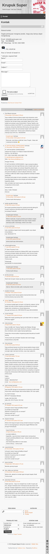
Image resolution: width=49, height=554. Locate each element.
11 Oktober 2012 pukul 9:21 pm (13, 405)
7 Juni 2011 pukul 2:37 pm (12, 247)
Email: (3, 63)
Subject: (4, 67)
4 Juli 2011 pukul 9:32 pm (12, 276)
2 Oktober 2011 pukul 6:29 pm (13, 292)
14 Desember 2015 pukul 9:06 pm (14, 472)
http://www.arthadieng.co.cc (15, 159)
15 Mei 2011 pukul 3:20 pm (12, 205)
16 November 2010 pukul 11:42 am (15, 138)
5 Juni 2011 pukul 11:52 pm (12, 227)
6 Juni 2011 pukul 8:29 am (13, 239)
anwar (6, 300)
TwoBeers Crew (21, 548)
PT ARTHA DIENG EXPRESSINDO (15, 145)
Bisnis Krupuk (29, 512)
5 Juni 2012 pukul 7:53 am (12, 356)
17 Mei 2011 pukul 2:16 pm (13, 216)
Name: (3, 58)
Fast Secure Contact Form (15, 102)
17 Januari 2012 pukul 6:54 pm (13, 315)
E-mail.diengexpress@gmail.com (14, 157)
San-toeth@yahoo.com (15, 382)
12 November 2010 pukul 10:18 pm (14, 147)
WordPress (34, 548)
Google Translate (18, 534)
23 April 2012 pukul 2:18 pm (12, 324)
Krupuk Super (14, 5)
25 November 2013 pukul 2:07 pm (14, 448)
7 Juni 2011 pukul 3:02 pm (13, 268)
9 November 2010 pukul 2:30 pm (14, 115)
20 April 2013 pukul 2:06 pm (13, 432)
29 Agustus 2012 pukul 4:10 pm (13, 387)
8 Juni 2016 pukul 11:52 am (12, 481)
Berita (26, 511)
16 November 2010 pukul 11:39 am (15, 197)
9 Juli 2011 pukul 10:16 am (13, 284)
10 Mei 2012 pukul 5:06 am (12, 345)
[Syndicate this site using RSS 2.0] (44, 13)
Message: (4, 72)
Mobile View (35, 544)
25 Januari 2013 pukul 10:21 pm (14, 420)
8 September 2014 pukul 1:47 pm (14, 464)
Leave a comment (39, 109)
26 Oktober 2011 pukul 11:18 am (14, 302)
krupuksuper (9, 136)
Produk (27, 514)
